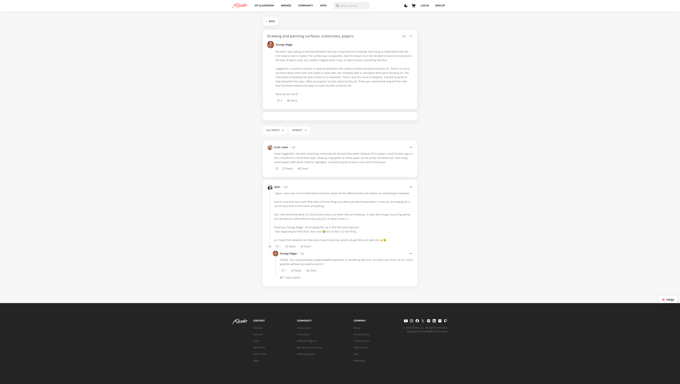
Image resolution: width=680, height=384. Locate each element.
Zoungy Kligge (284, 44)
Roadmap (359, 360)
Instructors (303, 334)
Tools (256, 341)
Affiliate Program (307, 341)
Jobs (356, 354)
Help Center (361, 347)
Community (305, 5)
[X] (423, 321)
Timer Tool (259, 354)
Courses (258, 327)
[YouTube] (406, 321)
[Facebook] (417, 321)
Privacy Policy (361, 334)
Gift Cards (259, 347)
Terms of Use (361, 341)
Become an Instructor (309, 347)
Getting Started (306, 354)
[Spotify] (428, 321)
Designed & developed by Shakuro (427, 331)
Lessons (258, 334)
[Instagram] (411, 321)
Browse (286, 5)
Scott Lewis (281, 147)
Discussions (304, 327)
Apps (323, 5)
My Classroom (264, 5)
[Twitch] (445, 321)
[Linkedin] (434, 321)
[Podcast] (440, 321)
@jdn (277, 187)
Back (272, 21)
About (357, 327)
